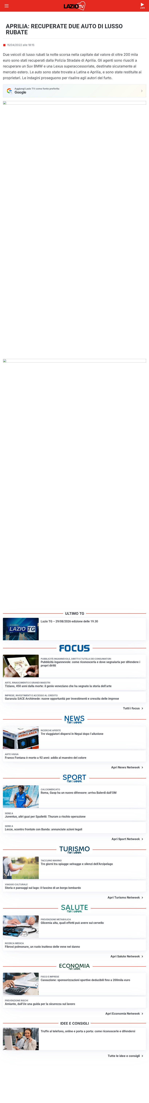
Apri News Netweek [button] (125, 767)
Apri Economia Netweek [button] (122, 1013)
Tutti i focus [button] (131, 708)
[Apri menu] (6, 5)
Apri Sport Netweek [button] (126, 839)
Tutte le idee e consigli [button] (124, 1056)
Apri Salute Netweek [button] (125, 956)
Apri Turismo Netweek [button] (124, 897)
